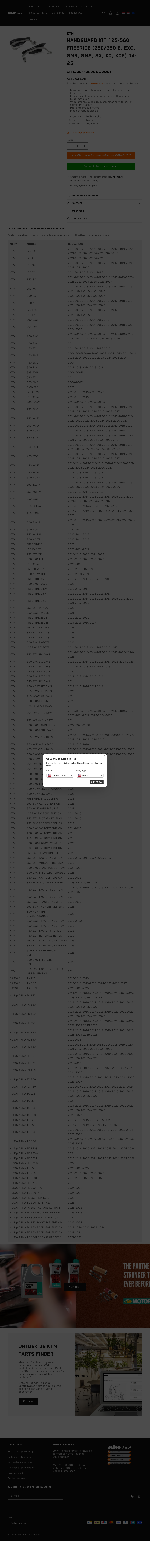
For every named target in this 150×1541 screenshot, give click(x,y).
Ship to (49, 770)
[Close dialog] (104, 755)
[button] (60, 775)
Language (81, 770)
